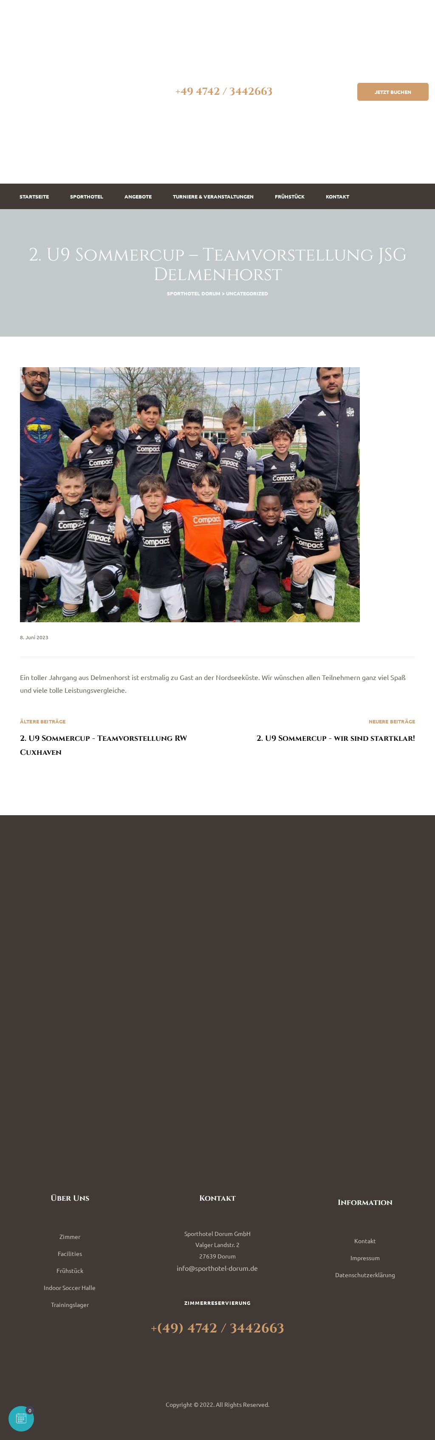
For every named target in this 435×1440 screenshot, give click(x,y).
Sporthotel (86, 196)
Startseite (34, 196)
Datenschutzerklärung (365, 1274)
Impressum (365, 1257)
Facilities (70, 1253)
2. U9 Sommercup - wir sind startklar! (316, 738)
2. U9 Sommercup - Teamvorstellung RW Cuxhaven (119, 738)
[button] (393, 92)
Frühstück (290, 196)
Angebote (138, 196)
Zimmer (69, 1236)
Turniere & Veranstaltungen (213, 196)
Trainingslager (70, 1304)
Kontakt (337, 196)
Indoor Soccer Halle (70, 1287)
